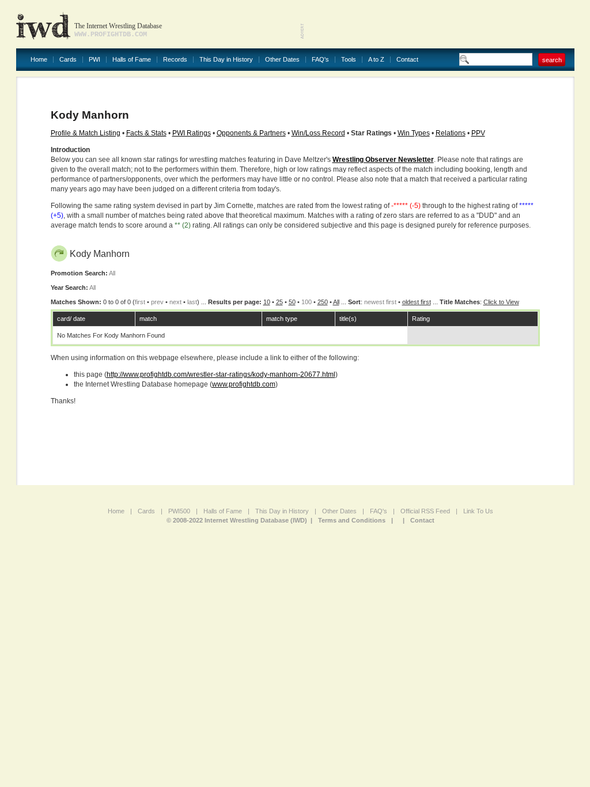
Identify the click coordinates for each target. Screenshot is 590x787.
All (336, 301)
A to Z (376, 59)
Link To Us (478, 511)
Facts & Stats (146, 133)
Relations (451, 133)
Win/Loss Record (318, 133)
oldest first (416, 301)
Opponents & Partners (251, 133)
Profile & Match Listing (85, 133)
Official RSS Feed (425, 511)
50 (292, 301)
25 (279, 301)
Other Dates (282, 59)
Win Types (414, 133)
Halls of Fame (131, 59)
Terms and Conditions (351, 520)
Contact (407, 59)
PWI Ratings (191, 133)
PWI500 (179, 511)
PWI (94, 59)
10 (266, 301)
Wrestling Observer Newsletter (383, 160)
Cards (68, 59)
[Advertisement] (439, 23)
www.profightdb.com (243, 384)
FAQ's (320, 59)
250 (322, 301)
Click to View (501, 301)
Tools (348, 59)
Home (39, 59)
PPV (478, 133)
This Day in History (226, 59)
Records (175, 59)
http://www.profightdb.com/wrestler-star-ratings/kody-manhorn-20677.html (221, 374)
